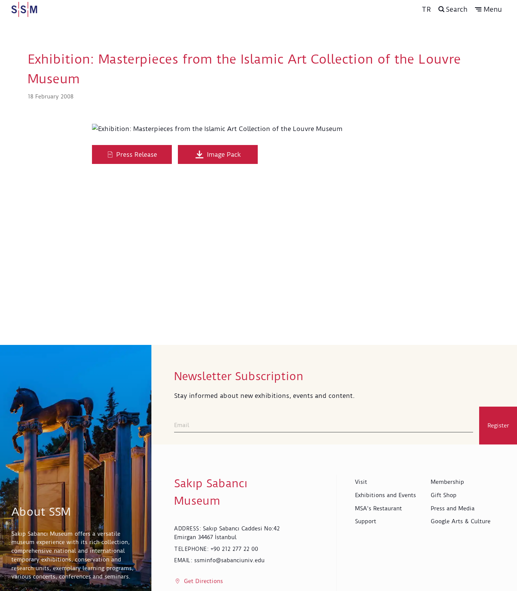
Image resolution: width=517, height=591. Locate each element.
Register (498, 425)
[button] (488, 9)
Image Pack (224, 154)
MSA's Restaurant (378, 508)
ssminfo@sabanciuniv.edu (229, 560)
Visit (361, 482)
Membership (447, 482)
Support (365, 521)
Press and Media (453, 508)
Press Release (136, 154)
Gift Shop (443, 495)
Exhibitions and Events (385, 495)
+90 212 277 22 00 (234, 549)
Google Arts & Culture (461, 521)
